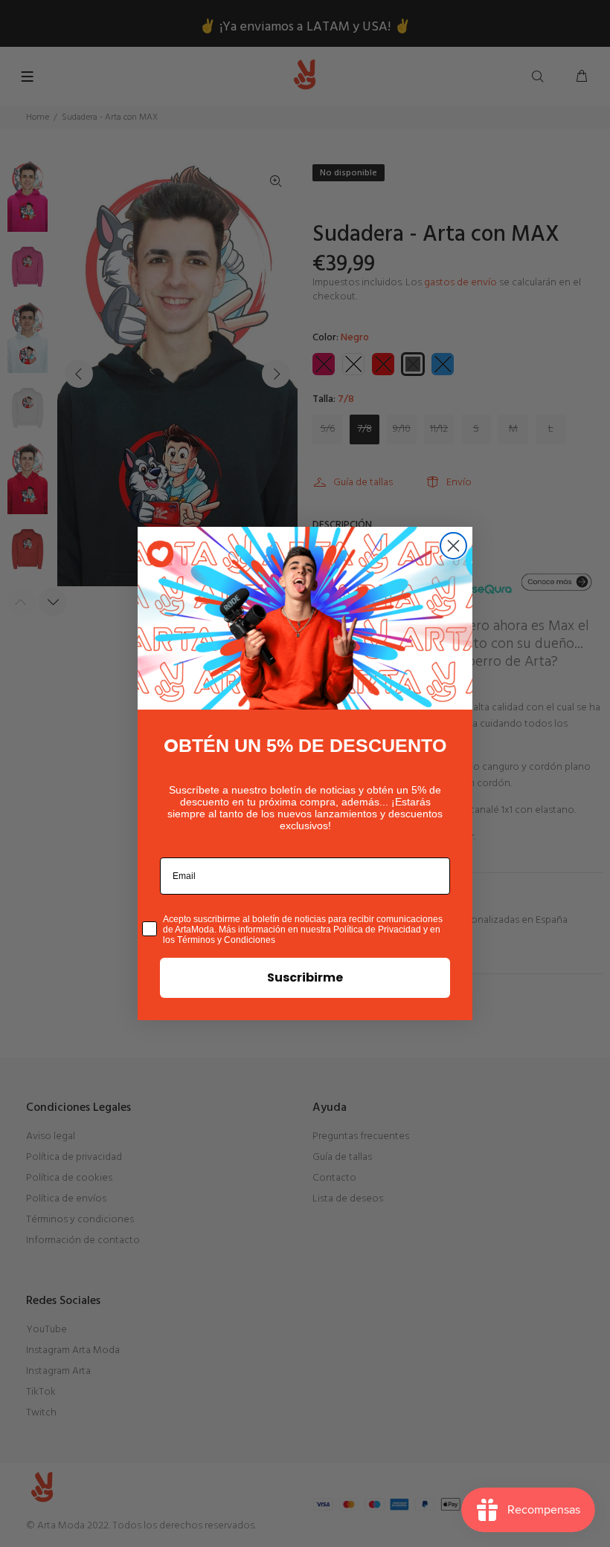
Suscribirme (305, 977)
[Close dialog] (453, 546)
